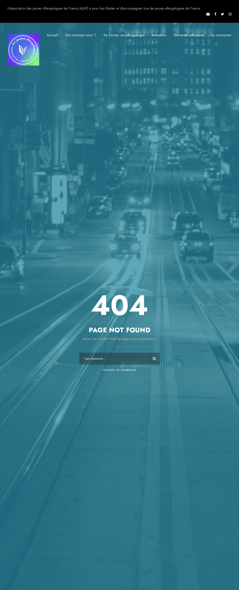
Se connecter (221, 35)
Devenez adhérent (188, 35)
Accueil (52, 35)
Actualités (159, 35)
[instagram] (230, 14)
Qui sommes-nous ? (80, 35)
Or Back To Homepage (119, 370)
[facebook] (215, 14)
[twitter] (222, 14)
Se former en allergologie (123, 35)
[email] (208, 14)
